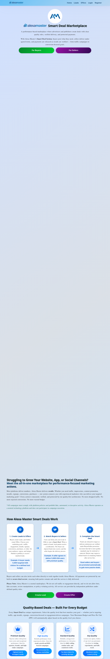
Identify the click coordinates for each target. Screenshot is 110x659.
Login (90, 3)
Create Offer (69, 595)
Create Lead (40, 595)
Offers (83, 3)
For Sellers (73, 50)
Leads (76, 3)
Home (69, 3)
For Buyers (36, 50)
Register (98, 3)
